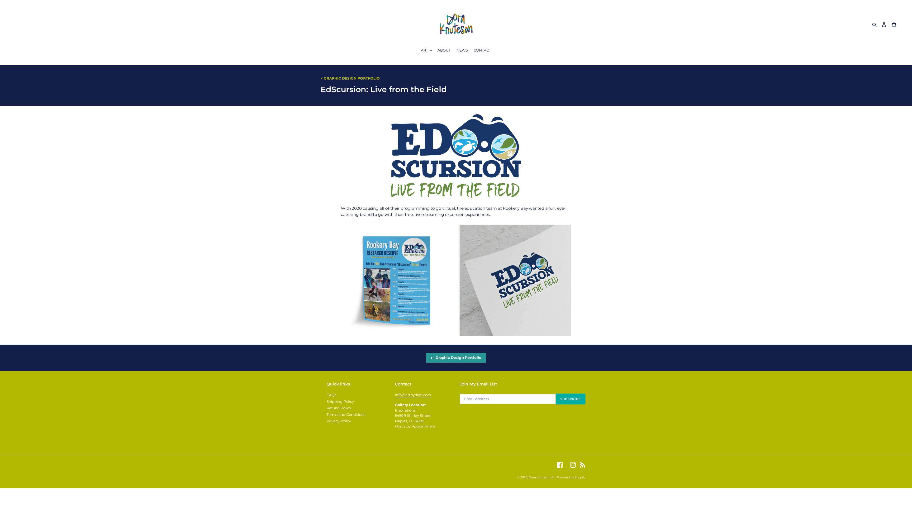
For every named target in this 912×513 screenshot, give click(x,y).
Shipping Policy (340, 401)
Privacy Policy (339, 421)
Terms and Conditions (346, 414)
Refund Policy (339, 408)
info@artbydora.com (413, 395)
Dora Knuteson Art (542, 477)
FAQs (331, 395)
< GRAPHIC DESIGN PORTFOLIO (350, 78)
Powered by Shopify (571, 477)
